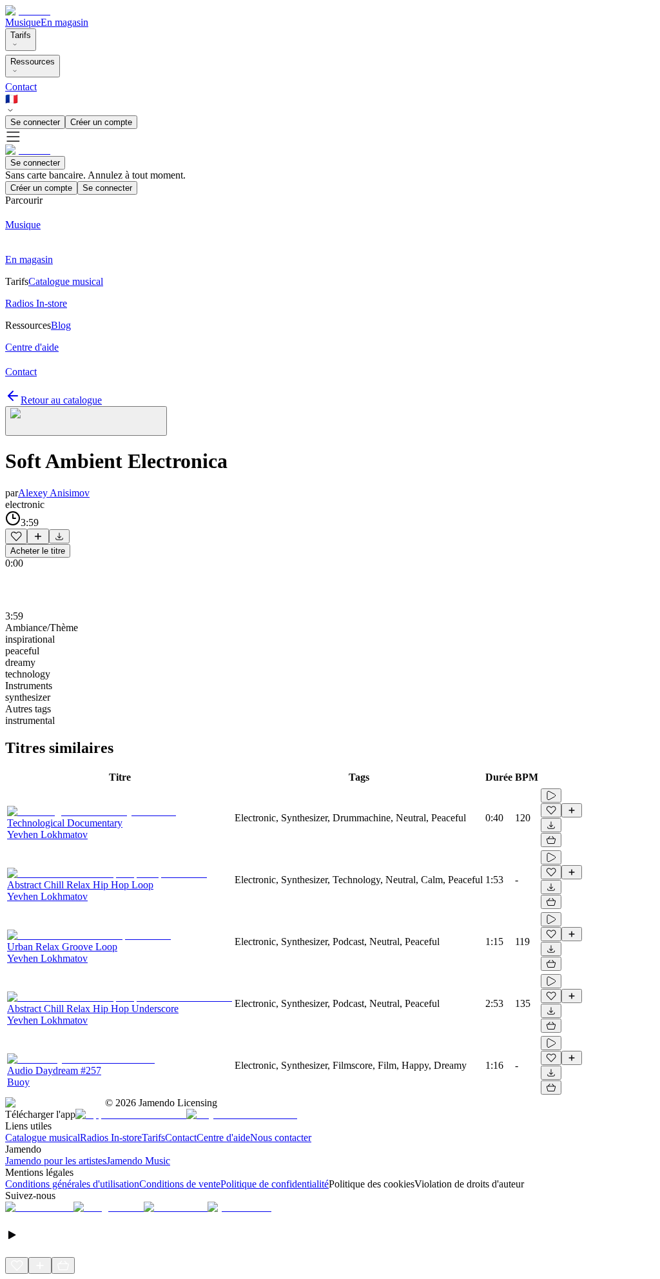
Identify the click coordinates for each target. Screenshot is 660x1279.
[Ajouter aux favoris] (16, 536)
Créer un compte (101, 122)
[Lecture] (551, 795)
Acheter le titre (37, 551)
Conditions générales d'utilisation (72, 1183)
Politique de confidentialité (274, 1183)
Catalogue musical (42, 1137)
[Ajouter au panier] (551, 840)
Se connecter (35, 122)
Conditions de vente (179, 1183)
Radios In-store (111, 1137)
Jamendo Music (138, 1160)
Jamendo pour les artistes (55, 1160)
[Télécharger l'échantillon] (59, 536)
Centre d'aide (223, 1137)
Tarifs (20, 35)
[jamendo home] (27, 10)
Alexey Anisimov (54, 492)
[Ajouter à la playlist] (38, 536)
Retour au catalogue (61, 400)
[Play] (86, 421)
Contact (21, 86)
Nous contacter (280, 1137)
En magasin (64, 22)
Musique (23, 22)
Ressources (32, 61)
